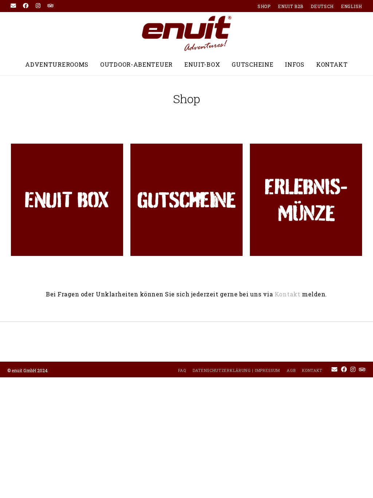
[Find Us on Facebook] (26, 6)
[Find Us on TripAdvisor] (50, 6)
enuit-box (202, 64)
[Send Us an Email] (13, 6)
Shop (264, 6)
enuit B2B (290, 6)
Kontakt (332, 64)
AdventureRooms (57, 64)
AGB (291, 370)
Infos (295, 64)
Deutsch (322, 6)
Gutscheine (252, 64)
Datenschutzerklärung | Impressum (236, 370)
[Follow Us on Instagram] (38, 6)
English (351, 6)
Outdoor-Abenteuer (136, 64)
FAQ (182, 370)
